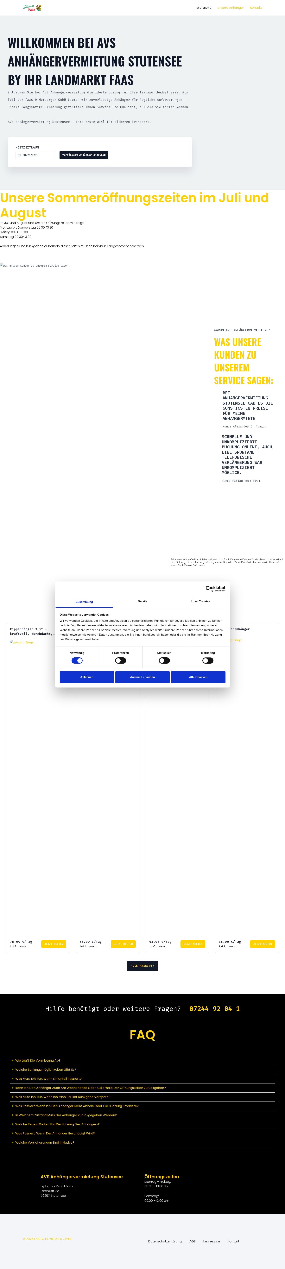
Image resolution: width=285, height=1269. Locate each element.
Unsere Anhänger (230, 7)
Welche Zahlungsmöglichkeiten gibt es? (45, 1183)
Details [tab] (142, 601)
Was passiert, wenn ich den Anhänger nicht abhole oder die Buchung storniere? (77, 1219)
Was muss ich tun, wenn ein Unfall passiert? (48, 1192)
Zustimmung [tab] (84, 601)
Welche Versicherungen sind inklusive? (44, 1256)
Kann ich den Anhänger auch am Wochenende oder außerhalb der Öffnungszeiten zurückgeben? (90, 1201)
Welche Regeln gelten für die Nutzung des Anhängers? (57, 1237)
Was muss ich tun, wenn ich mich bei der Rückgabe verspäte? (62, 1210)
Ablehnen (86, 677)
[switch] (120, 661)
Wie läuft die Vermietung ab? (37, 1174)
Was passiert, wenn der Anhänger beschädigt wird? (55, 1247)
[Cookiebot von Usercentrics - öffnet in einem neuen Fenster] (208, 589)
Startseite (204, 7)
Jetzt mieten (53, 1057)
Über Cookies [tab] (200, 601)
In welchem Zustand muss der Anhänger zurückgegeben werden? (66, 1228)
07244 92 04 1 (214, 1122)
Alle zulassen (198, 677)
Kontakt (256, 7)
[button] (142, 1174)
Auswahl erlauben (142, 677)
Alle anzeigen (142, 1079)
